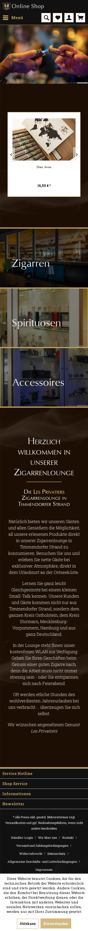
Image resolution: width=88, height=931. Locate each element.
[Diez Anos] (44, 139)
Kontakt (68, 837)
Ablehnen (27, 923)
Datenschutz (56, 853)
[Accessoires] (44, 377)
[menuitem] (13, 17)
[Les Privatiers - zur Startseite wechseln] (23, 6)
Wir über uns (47, 837)
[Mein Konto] (69, 17)
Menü (17, 17)
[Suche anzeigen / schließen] (46, 17)
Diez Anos (44, 167)
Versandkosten (15, 823)
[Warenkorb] (80, 17)
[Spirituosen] (44, 318)
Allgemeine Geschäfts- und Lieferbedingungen (42, 861)
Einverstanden (56, 923)
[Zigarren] (44, 258)
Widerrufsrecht (30, 853)
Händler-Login (22, 837)
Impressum (44, 869)
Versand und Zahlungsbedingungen (42, 845)
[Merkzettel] (57, 17)
